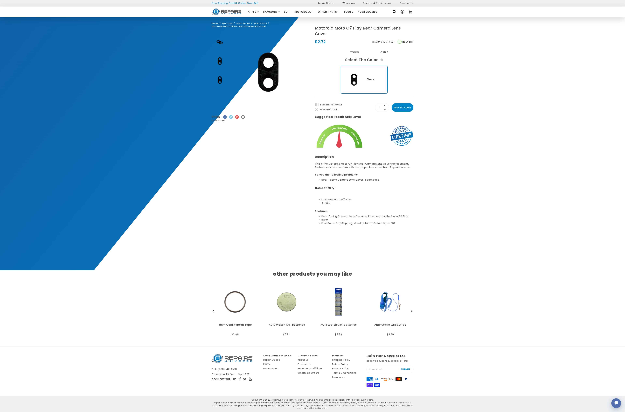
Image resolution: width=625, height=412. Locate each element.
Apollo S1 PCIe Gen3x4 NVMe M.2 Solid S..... (338, 326)
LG (286, 12)
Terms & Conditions (344, 373)
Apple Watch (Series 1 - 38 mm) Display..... (390, 326)
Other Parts (328, 12)
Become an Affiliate (310, 368)
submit (405, 369)
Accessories (367, 12)
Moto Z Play (260, 23)
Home (215, 23)
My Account (270, 368)
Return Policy (340, 364)
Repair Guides (326, 3)
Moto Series (243, 23)
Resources (338, 377)
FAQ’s (266, 364)
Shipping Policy (341, 359)
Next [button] (411, 311)
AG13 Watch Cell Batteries (235, 325)
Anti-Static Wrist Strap (287, 325)
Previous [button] (214, 311)
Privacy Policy (340, 368)
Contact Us (406, 3)
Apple (252, 12)
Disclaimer (218, 120)
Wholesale (348, 3)
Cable (384, 52)
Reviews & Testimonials (377, 3)
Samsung (270, 12)
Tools (348, 12)
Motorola (303, 12)
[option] (220, 42)
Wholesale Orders (308, 373)
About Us (303, 359)
